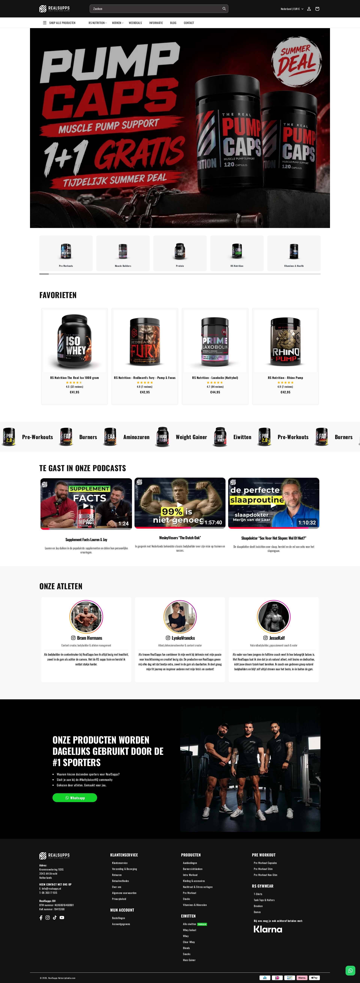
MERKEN (116, 23)
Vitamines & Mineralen (195, 905)
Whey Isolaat (189, 930)
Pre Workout (189, 893)
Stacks (186, 899)
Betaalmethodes (120, 881)
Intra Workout (190, 875)
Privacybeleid (119, 899)
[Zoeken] (224, 8)
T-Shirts (258, 894)
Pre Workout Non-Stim (266, 875)
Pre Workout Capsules (265, 863)
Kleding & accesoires (194, 881)
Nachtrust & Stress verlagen (197, 887)
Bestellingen (118, 918)
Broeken (258, 906)
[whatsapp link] (350, 971)
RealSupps (53, 977)
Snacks (186, 954)
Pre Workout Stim (263, 869)
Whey (185, 936)
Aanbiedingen (190, 863)
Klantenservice (120, 863)
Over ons (116, 887)
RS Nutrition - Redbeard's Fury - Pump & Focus (145, 378)
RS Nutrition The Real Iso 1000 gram (74, 378)
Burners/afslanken (192, 869)
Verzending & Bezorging (124, 869)
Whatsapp (77, 797)
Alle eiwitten (194, 924)
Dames (257, 912)
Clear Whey (189, 942)
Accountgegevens (121, 924)
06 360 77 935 (49, 893)
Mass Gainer (189, 960)
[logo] (54, 9)
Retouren (117, 875)
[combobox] (159, 8)
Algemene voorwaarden (124, 893)
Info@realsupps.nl (51, 888)
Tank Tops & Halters (264, 900)
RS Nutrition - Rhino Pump (285, 378)
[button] (317, 9)
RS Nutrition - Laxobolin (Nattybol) (215, 378)
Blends (186, 948)
